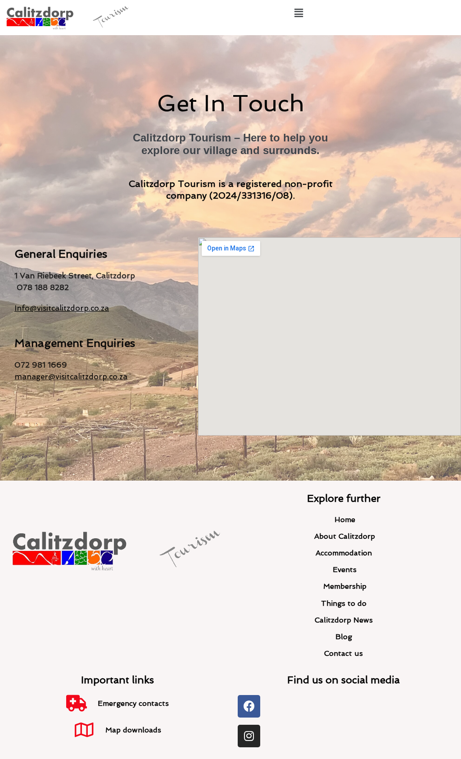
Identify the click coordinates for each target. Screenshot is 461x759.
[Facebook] (249, 706)
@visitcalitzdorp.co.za (87, 376)
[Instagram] (249, 736)
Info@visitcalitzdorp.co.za (61, 308)
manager (31, 376)
